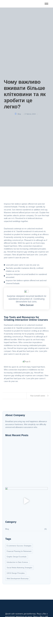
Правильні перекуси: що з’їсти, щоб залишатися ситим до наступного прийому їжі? (23, 478)
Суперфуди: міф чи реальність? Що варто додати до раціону (23, 462)
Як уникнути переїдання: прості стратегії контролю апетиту (25, 450)
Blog (19, 114)
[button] (27, 501)
